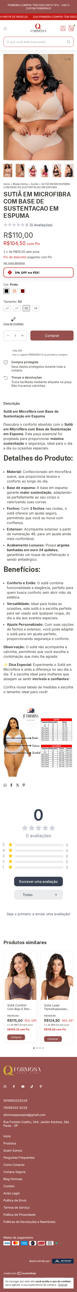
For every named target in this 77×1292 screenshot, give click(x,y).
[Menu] (5, 28)
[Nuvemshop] (20, 1274)
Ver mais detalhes (14, 263)
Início (6, 184)
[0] (71, 28)
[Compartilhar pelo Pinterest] (23, 785)
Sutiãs (34, 184)
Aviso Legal (11, 1193)
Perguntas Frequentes (18, 1157)
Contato (9, 1186)
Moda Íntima (20, 184)
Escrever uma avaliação (38, 881)
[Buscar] (68, 42)
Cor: (10, 284)
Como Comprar (14, 1164)
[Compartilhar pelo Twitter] (18, 785)
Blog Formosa (12, 1179)
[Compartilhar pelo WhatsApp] (5, 785)
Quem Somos (12, 1150)
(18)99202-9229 (15, 1107)
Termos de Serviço (16, 1207)
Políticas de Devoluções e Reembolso (29, 1222)
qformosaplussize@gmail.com (24, 1115)
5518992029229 (15, 1100)
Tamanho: (12, 301)
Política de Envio (14, 1200)
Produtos (9, 1143)
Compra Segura (14, 1172)
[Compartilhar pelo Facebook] (12, 785)
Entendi (62, 1284)
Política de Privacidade (19, 1214)
